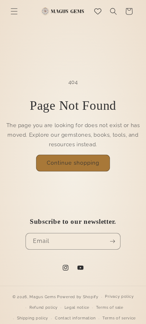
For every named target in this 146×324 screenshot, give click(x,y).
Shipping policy (33, 318)
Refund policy (43, 307)
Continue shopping (73, 163)
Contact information (75, 318)
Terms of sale (109, 307)
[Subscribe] (112, 241)
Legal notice (76, 307)
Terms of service (119, 318)
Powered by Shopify (78, 297)
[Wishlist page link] (97, 11)
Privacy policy (119, 296)
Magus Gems (42, 297)
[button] (14, 11)
